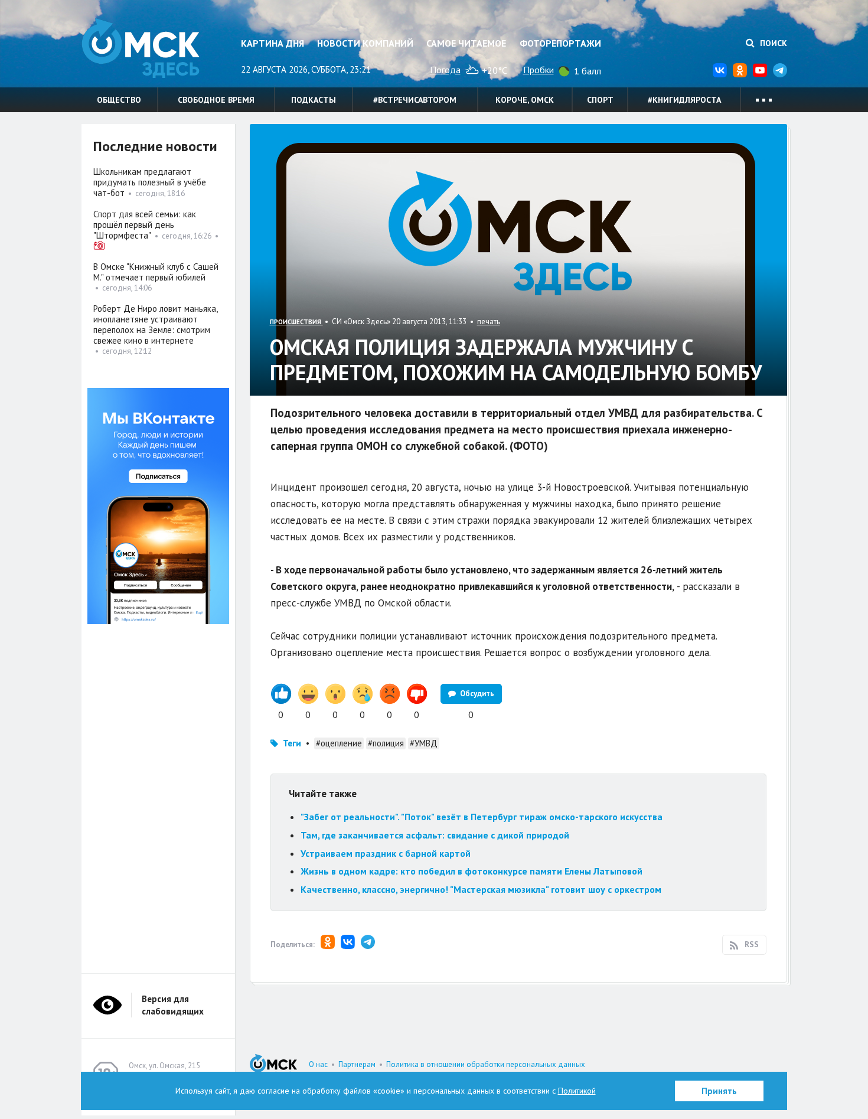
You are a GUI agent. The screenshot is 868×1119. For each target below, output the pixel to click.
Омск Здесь (140, 48)
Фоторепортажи (560, 43)
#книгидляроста (684, 99)
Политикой (577, 1090)
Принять (719, 1091)
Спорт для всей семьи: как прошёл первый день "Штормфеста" (144, 224)
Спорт (600, 99)
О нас (318, 1064)
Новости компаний (365, 43)
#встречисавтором (414, 99)
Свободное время (216, 99)
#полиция (386, 743)
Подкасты (313, 99)
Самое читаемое (466, 43)
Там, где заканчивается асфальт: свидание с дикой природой (435, 835)
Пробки (538, 70)
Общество (119, 99)
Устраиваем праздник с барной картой (386, 853)
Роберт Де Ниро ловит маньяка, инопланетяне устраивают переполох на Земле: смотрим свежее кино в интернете (155, 324)
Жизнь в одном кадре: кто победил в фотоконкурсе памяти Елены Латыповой (471, 871)
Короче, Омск (524, 99)
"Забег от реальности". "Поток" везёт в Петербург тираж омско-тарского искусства (482, 817)
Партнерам (357, 1064)
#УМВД (424, 743)
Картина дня (272, 43)
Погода (445, 70)
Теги (292, 743)
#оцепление (339, 743)
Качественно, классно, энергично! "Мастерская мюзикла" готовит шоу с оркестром (481, 889)
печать (488, 322)
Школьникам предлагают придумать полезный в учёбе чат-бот (149, 182)
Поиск (772, 43)
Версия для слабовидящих (173, 1005)
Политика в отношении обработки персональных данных (485, 1064)
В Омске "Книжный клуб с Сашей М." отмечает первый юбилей (155, 272)
